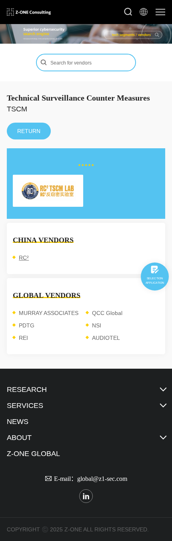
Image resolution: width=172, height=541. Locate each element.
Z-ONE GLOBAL (33, 454)
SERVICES (25, 406)
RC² (24, 257)
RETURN (28, 131)
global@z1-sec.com (102, 478)
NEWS (17, 422)
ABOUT (19, 438)
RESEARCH (27, 390)
